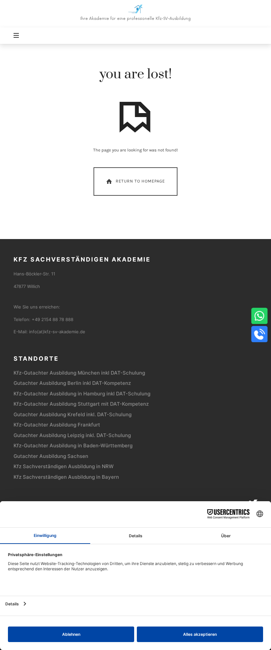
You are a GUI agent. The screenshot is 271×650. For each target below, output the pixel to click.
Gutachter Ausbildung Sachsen (51, 456)
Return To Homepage (140, 181)
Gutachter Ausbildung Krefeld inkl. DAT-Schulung (73, 414)
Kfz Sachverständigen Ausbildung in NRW (64, 466)
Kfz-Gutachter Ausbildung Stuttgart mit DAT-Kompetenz (81, 404)
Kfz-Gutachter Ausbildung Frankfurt (57, 425)
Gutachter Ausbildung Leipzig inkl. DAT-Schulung (72, 435)
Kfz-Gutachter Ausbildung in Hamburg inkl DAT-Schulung (82, 393)
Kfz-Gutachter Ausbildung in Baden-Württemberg (73, 445)
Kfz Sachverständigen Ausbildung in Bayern (66, 477)
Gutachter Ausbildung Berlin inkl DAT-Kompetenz (72, 383)
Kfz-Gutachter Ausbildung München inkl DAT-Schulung (79, 373)
